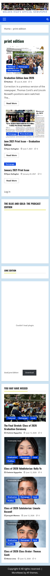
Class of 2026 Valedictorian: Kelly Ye (23, 468)
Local (33, 418)
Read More (12, 104)
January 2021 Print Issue (16, 170)
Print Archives (13, 70)
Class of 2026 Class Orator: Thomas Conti (22, 553)
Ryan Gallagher (12, 149)
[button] (4, 19)
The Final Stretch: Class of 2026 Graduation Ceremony (20, 427)
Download (29, 372)
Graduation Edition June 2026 (25, 60)
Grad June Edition (11, 372)
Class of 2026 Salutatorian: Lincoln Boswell (22, 509)
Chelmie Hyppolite (14, 433)
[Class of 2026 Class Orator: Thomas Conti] (25, 534)
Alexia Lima (11, 558)
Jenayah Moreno (13, 515)
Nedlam (9, 82)
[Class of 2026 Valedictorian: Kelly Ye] (25, 451)
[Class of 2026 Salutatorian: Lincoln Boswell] (25, 490)
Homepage (23, 67)
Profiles (11, 461)
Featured (11, 67)
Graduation (12, 457)
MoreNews (17, 572)
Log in (7, 191)
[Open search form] (48, 19)
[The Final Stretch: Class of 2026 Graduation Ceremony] (25, 408)
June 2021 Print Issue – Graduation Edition (25, 124)
